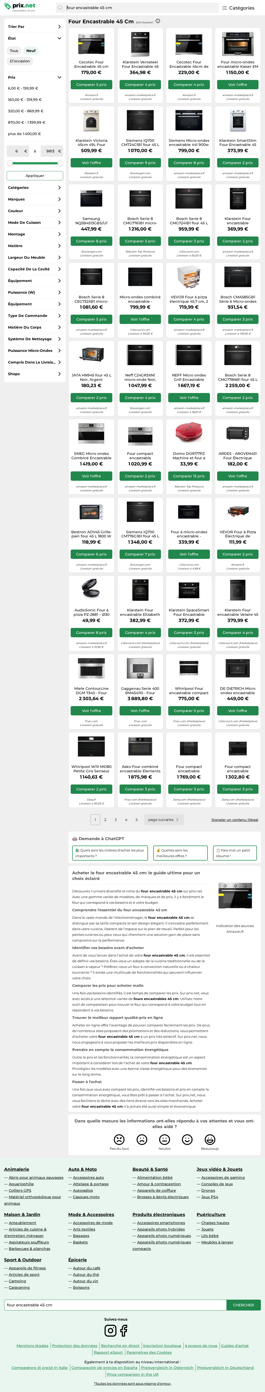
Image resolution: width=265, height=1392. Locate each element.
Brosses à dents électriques (163, 1197)
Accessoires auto (88, 1177)
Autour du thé (86, 1274)
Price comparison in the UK (133, 1374)
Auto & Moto (82, 1169)
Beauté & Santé (150, 1169)
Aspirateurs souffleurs (29, 1242)
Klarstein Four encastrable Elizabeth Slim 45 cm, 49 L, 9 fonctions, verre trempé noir (140, 612)
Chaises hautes (215, 1222)
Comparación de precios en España (104, 1367)
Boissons (81, 1287)
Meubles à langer (217, 1242)
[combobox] (141, 8)
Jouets (207, 1229)
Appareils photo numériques (164, 1235)
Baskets (80, 1242)
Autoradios (83, 1190)
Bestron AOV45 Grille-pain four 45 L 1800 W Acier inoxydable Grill (91, 534)
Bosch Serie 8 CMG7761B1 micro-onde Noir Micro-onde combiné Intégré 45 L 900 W (140, 221)
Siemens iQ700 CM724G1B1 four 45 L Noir (140, 142)
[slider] (10, 163)
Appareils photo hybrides (161, 1229)
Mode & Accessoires (91, 1214)
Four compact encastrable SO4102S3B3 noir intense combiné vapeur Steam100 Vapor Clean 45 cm (189, 769)
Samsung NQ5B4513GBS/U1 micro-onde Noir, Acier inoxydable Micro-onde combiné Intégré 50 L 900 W (91, 221)
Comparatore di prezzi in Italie (40, 1367)
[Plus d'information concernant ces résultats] (158, 21)
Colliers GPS (20, 1190)
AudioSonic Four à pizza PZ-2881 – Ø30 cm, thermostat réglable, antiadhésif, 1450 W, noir (91, 612)
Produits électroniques (158, 1214)
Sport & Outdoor (22, 1259)
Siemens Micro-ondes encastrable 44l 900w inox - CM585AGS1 (189, 142)
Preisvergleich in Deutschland (225, 1367)
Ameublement (22, 1222)
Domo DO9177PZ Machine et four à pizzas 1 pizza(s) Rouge (189, 455)
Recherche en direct (120, 1345)
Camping (17, 1281)
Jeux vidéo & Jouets (219, 1169)
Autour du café (86, 1268)
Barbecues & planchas (29, 1248)
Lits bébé (210, 1235)
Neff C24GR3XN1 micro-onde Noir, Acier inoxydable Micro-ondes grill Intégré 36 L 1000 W (140, 377)
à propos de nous (201, 1345)
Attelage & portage (91, 1184)
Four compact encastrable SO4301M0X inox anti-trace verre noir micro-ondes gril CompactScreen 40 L (140, 455)
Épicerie (77, 1259)
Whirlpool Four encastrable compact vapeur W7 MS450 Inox (189, 690)
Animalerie (16, 1169)
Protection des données (74, 1345)
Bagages (81, 1235)
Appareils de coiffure (156, 1190)
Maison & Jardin (22, 1214)
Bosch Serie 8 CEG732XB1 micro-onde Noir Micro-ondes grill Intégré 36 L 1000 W (91, 299)
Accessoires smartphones (161, 1222)
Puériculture (211, 1214)
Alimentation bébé (155, 1177)
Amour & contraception (159, 1184)
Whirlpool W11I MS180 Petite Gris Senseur (91, 769)
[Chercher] (60, 8)
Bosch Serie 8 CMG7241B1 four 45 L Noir (189, 221)
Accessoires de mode (93, 1222)
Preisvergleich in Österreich (167, 1367)
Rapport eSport (108, 1352)
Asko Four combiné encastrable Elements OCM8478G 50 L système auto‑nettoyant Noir (140, 769)
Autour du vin (85, 1281)
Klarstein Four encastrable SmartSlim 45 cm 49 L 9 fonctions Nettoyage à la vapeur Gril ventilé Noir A (237, 221)
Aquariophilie (21, 1184)
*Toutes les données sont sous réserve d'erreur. (132, 1384)
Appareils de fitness (27, 1268)
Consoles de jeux (217, 1184)
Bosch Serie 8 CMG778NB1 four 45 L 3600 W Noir (237, 377)
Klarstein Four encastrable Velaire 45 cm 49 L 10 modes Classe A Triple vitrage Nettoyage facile (237, 612)
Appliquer (35, 175)
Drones (208, 1190)
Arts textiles (84, 1229)
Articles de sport (24, 1274)
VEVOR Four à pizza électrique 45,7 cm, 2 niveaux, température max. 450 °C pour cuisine (189, 299)
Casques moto (86, 1197)
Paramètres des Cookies (149, 1352)
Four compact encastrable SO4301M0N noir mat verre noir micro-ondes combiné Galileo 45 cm (237, 769)
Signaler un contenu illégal (234, 820)
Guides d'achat (235, 1345)
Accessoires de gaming (223, 1177)
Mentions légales (32, 1345)
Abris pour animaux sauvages (36, 1177)
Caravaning (19, 1287)
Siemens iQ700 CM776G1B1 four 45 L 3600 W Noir (140, 534)
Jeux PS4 (209, 1197)
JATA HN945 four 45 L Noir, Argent (91, 377)
